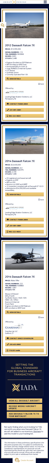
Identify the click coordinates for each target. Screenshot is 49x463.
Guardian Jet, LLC (11, 331)
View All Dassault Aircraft (24, 400)
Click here (37, 431)
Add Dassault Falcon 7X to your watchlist (24, 415)
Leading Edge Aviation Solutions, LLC (18, 96)
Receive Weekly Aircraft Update (22, 407)
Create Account (27, 460)
